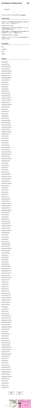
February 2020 (5, 221)
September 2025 (6, 77)
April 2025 (4, 89)
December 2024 (6, 98)
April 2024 (4, 116)
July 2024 (4, 109)
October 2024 (5, 102)
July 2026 (4, 62)
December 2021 (6, 176)
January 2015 (5, 345)
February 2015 (5, 342)
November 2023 (6, 127)
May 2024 (4, 113)
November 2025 (6, 73)
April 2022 (4, 169)
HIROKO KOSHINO (12, 3)
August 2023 (5, 133)
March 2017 (5, 291)
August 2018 (5, 253)
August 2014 (5, 356)
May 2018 (4, 259)
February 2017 (5, 293)
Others (3, 53)
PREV (11, 393)
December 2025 (6, 71)
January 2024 (5, 122)
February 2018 (5, 266)
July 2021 (4, 187)
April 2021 (4, 194)
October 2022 (5, 156)
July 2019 (4, 235)
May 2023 (4, 140)
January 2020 (5, 223)
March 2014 (5, 365)
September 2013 (6, 376)
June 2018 (4, 257)
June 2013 (4, 383)
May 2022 (4, 167)
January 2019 (5, 246)
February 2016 (5, 315)
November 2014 (6, 349)
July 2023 (4, 136)
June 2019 (4, 237)
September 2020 (6, 210)
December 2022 (6, 151)
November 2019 (6, 226)
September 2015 (6, 327)
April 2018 (4, 261)
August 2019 (5, 232)
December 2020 (6, 203)
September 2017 (6, 277)
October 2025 (5, 75)
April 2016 (4, 313)
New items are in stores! (8, 25)
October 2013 (5, 374)
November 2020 (6, 205)
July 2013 (4, 380)
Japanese (23, 15)
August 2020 (5, 212)
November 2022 (6, 154)
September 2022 (6, 158)
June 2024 (4, 111)
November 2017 (6, 273)
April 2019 (4, 239)
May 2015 (4, 336)
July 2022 (4, 163)
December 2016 (6, 297)
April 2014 (4, 363)
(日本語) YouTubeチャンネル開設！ (10, 35)
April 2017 (4, 288)
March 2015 (5, 340)
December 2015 (6, 320)
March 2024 (5, 118)
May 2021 (4, 192)
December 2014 (6, 347)
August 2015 (5, 329)
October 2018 (5, 250)
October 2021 (5, 181)
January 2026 (5, 68)
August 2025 (5, 80)
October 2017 (5, 275)
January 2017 (5, 295)
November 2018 (6, 248)
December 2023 (6, 124)
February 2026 (5, 66)
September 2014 (6, 354)
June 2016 (4, 309)
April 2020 (4, 217)
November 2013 (6, 371)
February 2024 (5, 120)
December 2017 (6, 270)
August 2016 (5, 304)
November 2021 (6, 178)
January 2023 (5, 149)
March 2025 (5, 91)
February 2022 (5, 174)
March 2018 (5, 264)
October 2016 (5, 302)
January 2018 (5, 268)
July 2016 (4, 306)
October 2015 (5, 324)
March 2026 (5, 64)
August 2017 (5, 279)
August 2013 (5, 378)
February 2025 (5, 93)
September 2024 (6, 104)
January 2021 (5, 201)
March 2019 (5, 241)
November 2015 (6, 322)
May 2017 (4, 286)
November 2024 (6, 100)
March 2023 (5, 145)
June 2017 (4, 284)
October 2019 (5, 228)
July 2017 (4, 282)
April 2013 (4, 387)
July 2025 (4, 82)
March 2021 (5, 196)
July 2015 (4, 331)
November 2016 (6, 300)
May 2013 (4, 385)
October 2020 (5, 208)
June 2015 (4, 333)
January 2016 (5, 318)
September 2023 (6, 131)
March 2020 (5, 219)
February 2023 (5, 147)
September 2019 (6, 230)
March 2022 (5, 172)
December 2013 (6, 369)
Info (2, 47)
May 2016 (4, 311)
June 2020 (4, 214)
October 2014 (5, 351)
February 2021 (5, 199)
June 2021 (4, 190)
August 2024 (5, 107)
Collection (4, 49)
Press (3, 51)
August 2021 (5, 185)
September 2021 (6, 183)
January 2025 (5, 95)
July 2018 (4, 255)
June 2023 (4, 138)
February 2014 (5, 367)
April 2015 (4, 338)
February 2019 (5, 243)
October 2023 (5, 129)
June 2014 (4, 358)
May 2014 (4, 360)
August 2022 (5, 160)
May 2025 (4, 86)
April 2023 (4, 143)
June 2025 (4, 84)
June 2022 (4, 165)
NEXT (19, 393)
